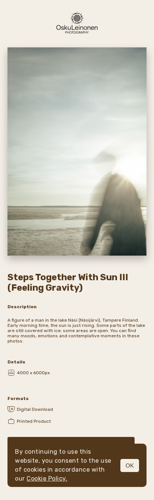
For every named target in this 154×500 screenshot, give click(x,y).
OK (130, 465)
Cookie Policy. (47, 478)
